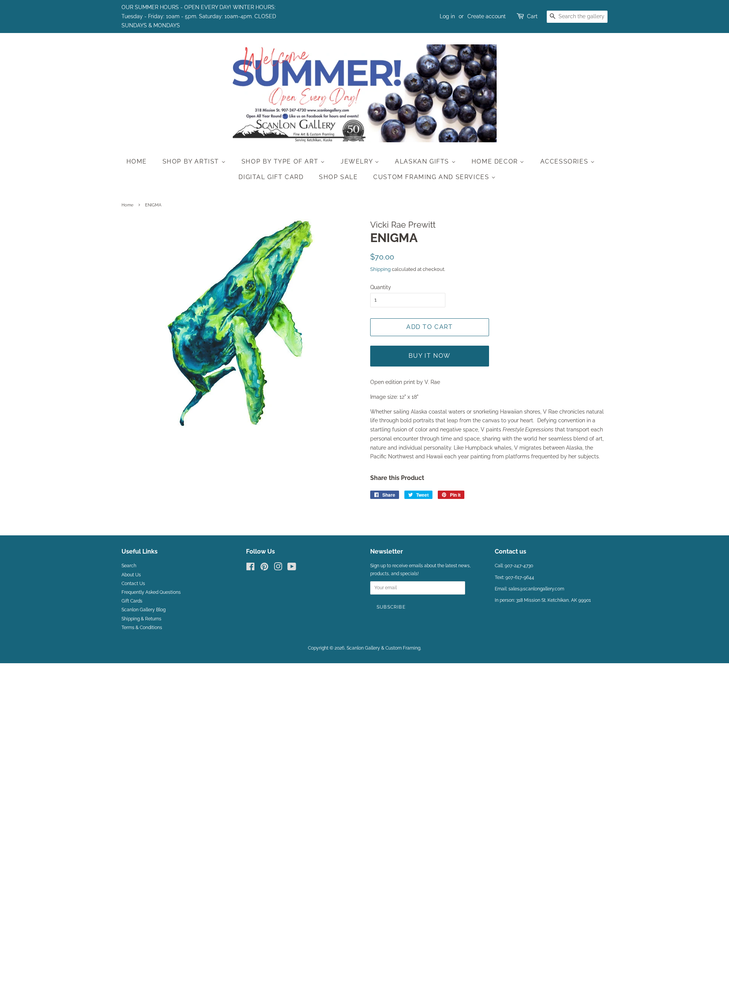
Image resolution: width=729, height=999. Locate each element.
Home (136, 161)
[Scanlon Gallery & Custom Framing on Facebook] (250, 568)
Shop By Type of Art (280, 161)
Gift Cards (132, 601)
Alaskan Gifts (423, 161)
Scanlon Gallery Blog (144, 609)
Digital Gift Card (270, 177)
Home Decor (496, 161)
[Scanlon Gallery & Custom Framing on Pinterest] (264, 568)
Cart (532, 16)
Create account (486, 16)
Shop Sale (338, 177)
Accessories (565, 161)
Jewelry (358, 161)
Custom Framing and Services (432, 177)
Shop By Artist (192, 161)
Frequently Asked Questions (151, 592)
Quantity (380, 287)
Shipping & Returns (141, 618)
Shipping (380, 269)
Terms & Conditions (142, 627)
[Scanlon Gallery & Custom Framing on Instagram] (278, 568)
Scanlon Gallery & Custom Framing (383, 648)
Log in (447, 16)
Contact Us (133, 583)
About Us (131, 574)
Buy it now (430, 355)
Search (129, 565)
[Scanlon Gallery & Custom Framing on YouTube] (291, 568)
